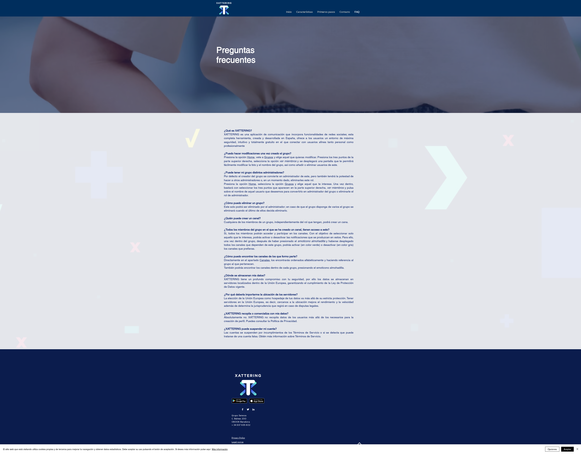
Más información (220, 449)
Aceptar (567, 449)
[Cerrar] (577, 449)
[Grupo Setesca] (242, 409)
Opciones (552, 449)
